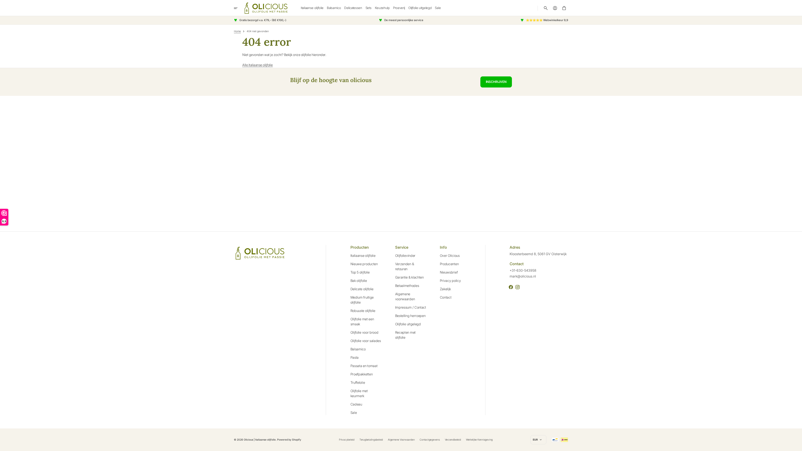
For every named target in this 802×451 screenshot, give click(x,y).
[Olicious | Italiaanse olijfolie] (266, 8)
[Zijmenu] (238, 8)
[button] (545, 8)
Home (237, 31)
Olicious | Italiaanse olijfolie (260, 439)
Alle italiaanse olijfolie (257, 65)
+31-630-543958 (523, 270)
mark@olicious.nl (523, 276)
